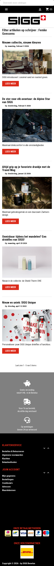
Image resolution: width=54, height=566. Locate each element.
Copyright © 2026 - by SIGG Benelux (18, 563)
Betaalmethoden (9, 462)
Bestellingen (8, 479)
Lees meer (10, 83)
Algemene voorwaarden (12, 455)
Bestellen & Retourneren (13, 451)
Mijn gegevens (8, 476)
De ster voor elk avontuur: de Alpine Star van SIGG (26, 100)
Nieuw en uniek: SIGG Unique (19, 302)
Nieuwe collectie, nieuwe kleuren (21, 42)
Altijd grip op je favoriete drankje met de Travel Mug (26, 168)
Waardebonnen (9, 490)
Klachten (6, 458)
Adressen (6, 487)
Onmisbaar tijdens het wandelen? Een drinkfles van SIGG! (24, 238)
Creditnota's (7, 483)
